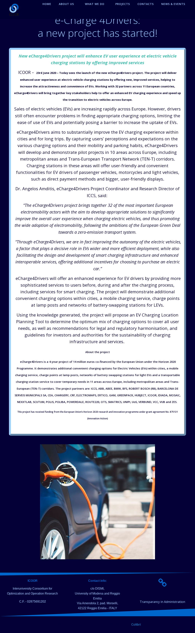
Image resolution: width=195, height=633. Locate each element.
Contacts (145, 4)
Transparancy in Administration (162, 602)
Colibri (136, 624)
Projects (122, 4)
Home (46, 4)
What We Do (94, 4)
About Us (66, 4)
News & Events (173, 4)
